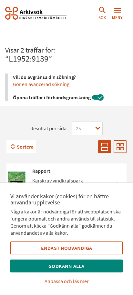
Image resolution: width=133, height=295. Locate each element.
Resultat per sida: (49, 128)
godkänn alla (66, 266)
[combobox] (87, 128)
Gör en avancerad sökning (41, 84)
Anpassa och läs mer (67, 281)
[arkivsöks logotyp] (35, 13)
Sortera (25, 146)
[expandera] (97, 128)
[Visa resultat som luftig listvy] (104, 146)
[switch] (98, 97)
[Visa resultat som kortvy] (120, 146)
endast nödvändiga (66, 248)
